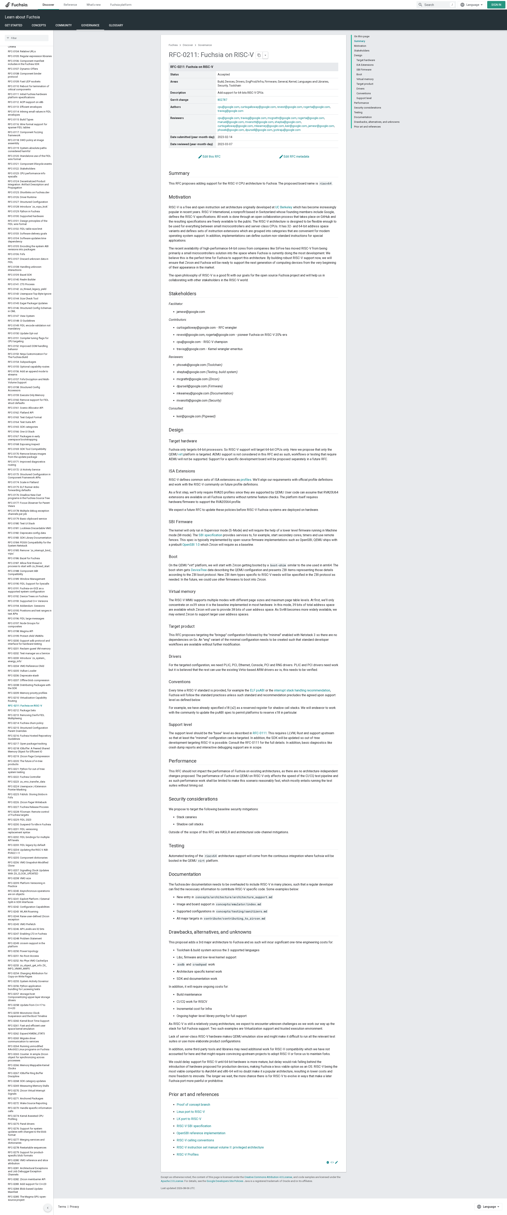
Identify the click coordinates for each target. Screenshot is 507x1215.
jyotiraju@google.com (287, 129)
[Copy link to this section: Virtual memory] (199, 591)
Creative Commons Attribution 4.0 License (268, 1177)
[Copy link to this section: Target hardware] (201, 441)
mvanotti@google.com (259, 122)
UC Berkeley (283, 207)
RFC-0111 (260, 733)
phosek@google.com (231, 129)
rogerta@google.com (316, 107)
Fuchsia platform (121, 4)
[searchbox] (27, 38)
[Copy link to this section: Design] (187, 430)
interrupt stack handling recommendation (302, 690)
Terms (62, 1206)
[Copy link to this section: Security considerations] (221, 799)
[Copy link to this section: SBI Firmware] (196, 522)
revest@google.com (289, 107)
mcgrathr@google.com (282, 118)
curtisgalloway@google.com (258, 107)
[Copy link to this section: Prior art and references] (223, 1094)
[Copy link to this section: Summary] (193, 173)
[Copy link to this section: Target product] (199, 626)
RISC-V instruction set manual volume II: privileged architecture (220, 1147)
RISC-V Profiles (188, 1154)
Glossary (116, 25)
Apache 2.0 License (172, 1181)
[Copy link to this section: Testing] (188, 846)
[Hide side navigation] (48, 1208)
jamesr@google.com (321, 126)
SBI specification (210, 535)
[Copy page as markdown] (259, 55)
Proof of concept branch (193, 1104)
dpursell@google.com (258, 129)
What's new (94, 4)
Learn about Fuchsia (22, 17)
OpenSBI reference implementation (201, 1133)
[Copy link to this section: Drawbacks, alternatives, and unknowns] (255, 932)
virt (180, 454)
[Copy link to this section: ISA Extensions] (199, 471)
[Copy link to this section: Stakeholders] (200, 294)
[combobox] (436, 4)
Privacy (74, 1206)
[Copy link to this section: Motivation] (195, 197)
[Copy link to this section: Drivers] (185, 656)
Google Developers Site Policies (225, 1181)
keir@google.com (296, 126)
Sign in (496, 4)
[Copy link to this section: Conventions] (194, 682)
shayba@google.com (288, 122)
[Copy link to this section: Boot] (181, 557)
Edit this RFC (209, 156)
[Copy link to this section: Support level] (196, 725)
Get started (13, 25)
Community (63, 25)
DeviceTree (199, 570)
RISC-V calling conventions (195, 1140)
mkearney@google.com (269, 126)
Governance (90, 25)
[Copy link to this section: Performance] (200, 761)
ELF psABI (257, 690)
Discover (48, 4)
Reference (70, 4)
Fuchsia (173, 45)
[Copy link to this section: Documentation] (205, 874)
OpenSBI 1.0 (191, 545)
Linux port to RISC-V (191, 1112)
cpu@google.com (228, 107)
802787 (222, 99)
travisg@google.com (230, 110)
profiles (246, 480)
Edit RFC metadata (294, 156)
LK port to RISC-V (189, 1119)
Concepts (39, 25)
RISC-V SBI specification (194, 1126)
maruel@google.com (231, 122)
